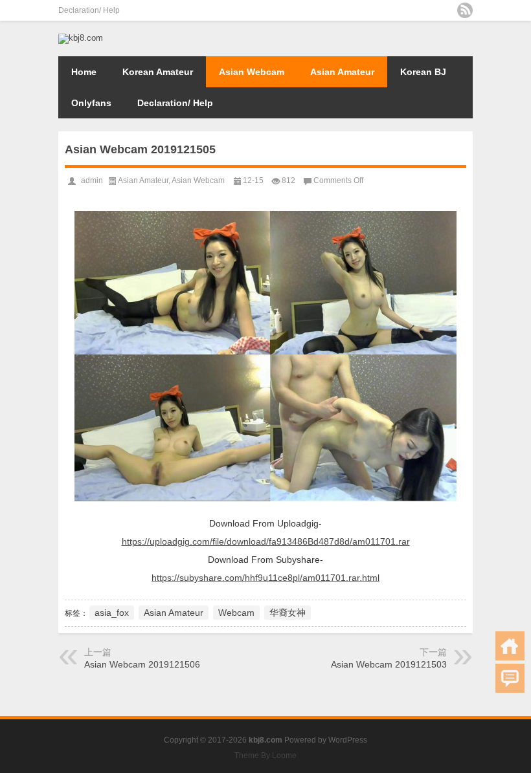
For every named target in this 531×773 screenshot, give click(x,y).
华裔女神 (287, 612)
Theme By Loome (265, 755)
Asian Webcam (251, 72)
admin (92, 180)
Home (83, 72)
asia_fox (112, 612)
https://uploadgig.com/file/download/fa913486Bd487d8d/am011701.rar (266, 541)
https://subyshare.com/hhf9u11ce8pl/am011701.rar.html (265, 577)
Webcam (236, 612)
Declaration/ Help (89, 10)
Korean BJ (423, 72)
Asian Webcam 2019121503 (389, 664)
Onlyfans (91, 103)
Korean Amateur (157, 72)
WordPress (347, 740)
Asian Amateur (342, 72)
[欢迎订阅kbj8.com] (465, 10)
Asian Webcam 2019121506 (142, 664)
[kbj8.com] (80, 38)
